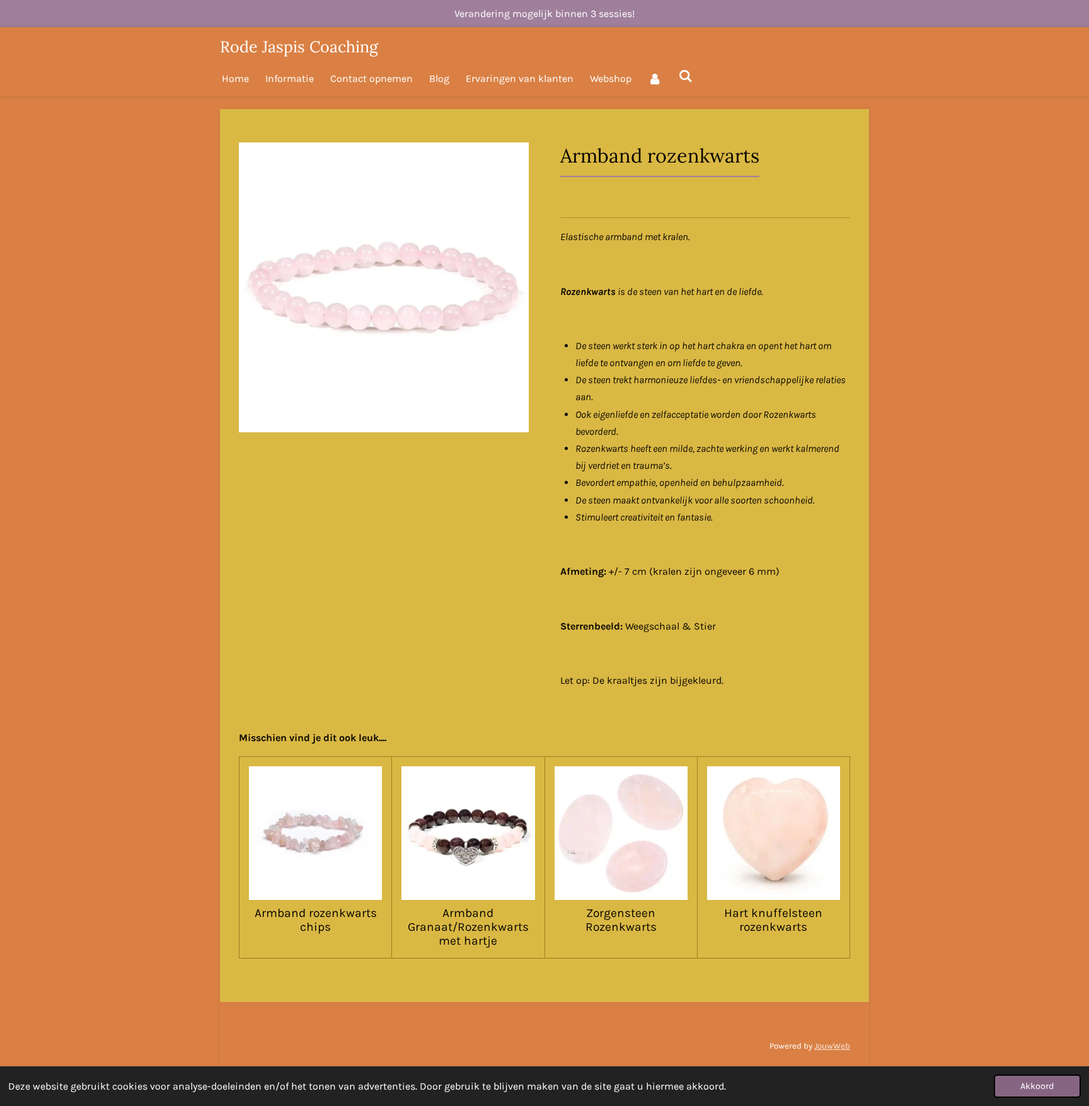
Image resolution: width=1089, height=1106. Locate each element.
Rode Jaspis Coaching (299, 47)
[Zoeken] (685, 76)
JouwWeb (832, 1046)
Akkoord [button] (1037, 1086)
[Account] (655, 78)
